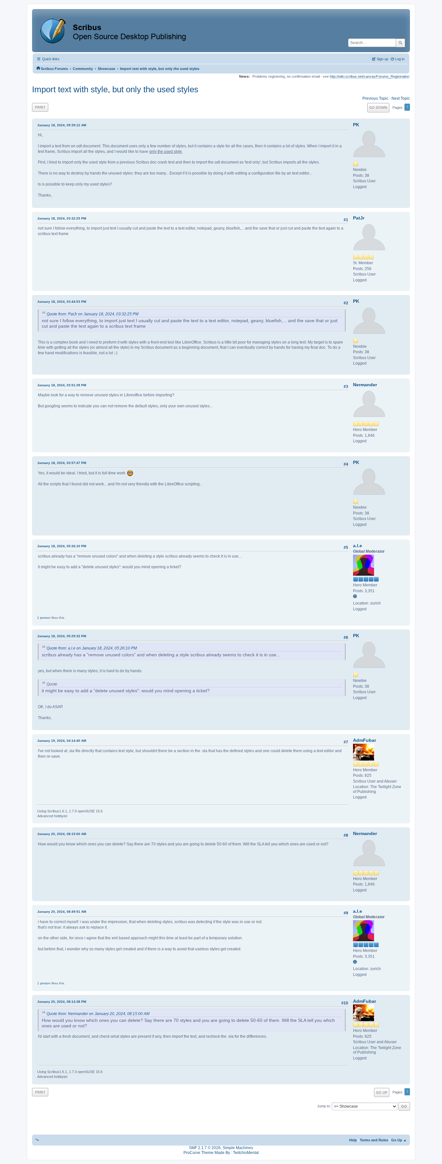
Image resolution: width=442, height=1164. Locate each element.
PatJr (358, 217)
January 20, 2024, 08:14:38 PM (61, 1001)
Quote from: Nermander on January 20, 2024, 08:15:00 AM (98, 1013)
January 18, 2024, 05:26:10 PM (61, 546)
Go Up (381, 1092)
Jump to (323, 1106)
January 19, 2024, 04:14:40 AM (61, 740)
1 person (43, 617)
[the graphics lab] (356, 596)
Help (353, 1140)
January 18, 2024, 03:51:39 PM (61, 385)
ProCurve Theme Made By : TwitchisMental (221, 1152)
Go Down (378, 107)
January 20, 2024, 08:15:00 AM (61, 834)
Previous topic (375, 98)
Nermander (365, 384)
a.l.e (357, 545)
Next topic (401, 98)
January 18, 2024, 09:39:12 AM (61, 125)
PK (356, 124)
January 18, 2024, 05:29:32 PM (61, 636)
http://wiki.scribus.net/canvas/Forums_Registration (369, 76)
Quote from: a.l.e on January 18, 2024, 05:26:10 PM (92, 648)
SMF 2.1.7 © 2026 (205, 1148)
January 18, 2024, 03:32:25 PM (61, 218)
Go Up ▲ (399, 1140)
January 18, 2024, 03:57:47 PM (61, 463)
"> (37, 1140)
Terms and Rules (374, 1140)
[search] (400, 43)
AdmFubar (364, 740)
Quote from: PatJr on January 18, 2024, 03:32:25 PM (92, 314)
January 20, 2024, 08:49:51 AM (61, 911)
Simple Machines (238, 1148)
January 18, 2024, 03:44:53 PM (61, 301)
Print (40, 107)
